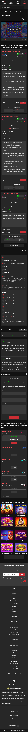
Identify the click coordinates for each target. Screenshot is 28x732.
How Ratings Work (14, 711)
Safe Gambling (14, 666)
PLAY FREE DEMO (15, 29)
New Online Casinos (14, 627)
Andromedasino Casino (7, 447)
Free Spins (14, 611)
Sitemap (14, 718)
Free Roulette (14, 652)
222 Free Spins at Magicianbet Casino (10, 116)
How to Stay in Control (14, 668)
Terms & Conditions (19, 578)
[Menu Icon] (26, 7)
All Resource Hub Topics (14, 675)
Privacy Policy (14, 579)
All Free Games (14, 657)
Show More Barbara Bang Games (14, 557)
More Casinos (5, 496)
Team (14, 595)
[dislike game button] (19, 381)
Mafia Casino (5, 484)
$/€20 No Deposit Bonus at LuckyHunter (11, 51)
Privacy (14, 598)
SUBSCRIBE (22, 574)
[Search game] (2, 7)
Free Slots (14, 647)
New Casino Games (14, 645)
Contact (14, 593)
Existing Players (14, 614)
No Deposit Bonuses (14, 609)
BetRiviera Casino (6, 459)
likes (3, 39)
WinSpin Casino (5, 471)
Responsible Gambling (14, 663)
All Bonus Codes (14, 621)
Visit (23, 102)
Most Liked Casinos (14, 637)
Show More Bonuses (14, 245)
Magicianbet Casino (6, 431)
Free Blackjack (14, 650)
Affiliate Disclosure (6, 15)
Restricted (14, 455)
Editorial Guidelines (14, 603)
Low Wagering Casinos (14, 629)
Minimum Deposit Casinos (14, 634)
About (14, 591)
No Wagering (14, 616)
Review (17, 102)
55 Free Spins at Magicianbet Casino (10, 193)
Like (9, 110)
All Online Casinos (14, 639)
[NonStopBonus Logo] (4, 2)
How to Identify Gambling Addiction (14, 673)
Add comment (23, 329)
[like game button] (8, 381)
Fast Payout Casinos (14, 632)
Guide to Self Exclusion (14, 671)
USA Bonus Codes (14, 619)
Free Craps (14, 655)
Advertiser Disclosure (14, 715)
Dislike (20, 110)
